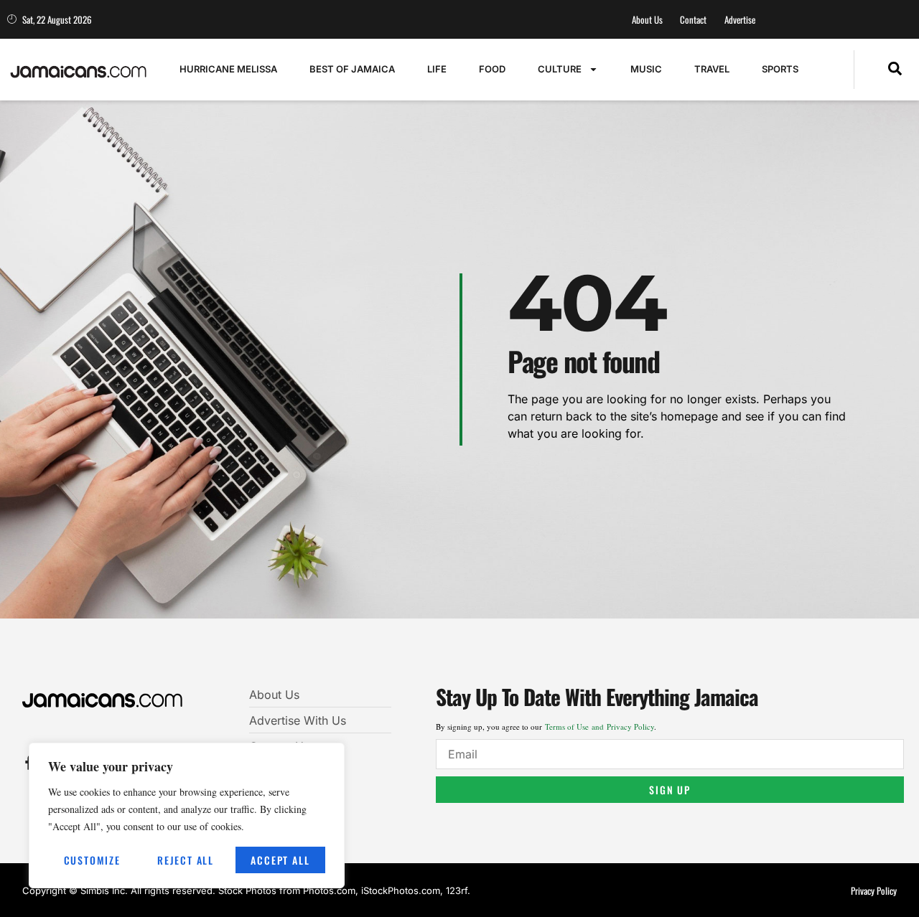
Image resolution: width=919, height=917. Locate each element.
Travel (711, 69)
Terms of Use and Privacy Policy (599, 726)
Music (646, 69)
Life (437, 69)
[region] (187, 815)
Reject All (185, 859)
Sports (780, 69)
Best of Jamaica (352, 69)
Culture (560, 69)
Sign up (670, 789)
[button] (895, 69)
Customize (92, 859)
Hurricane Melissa (228, 69)
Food (492, 69)
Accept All (280, 859)
